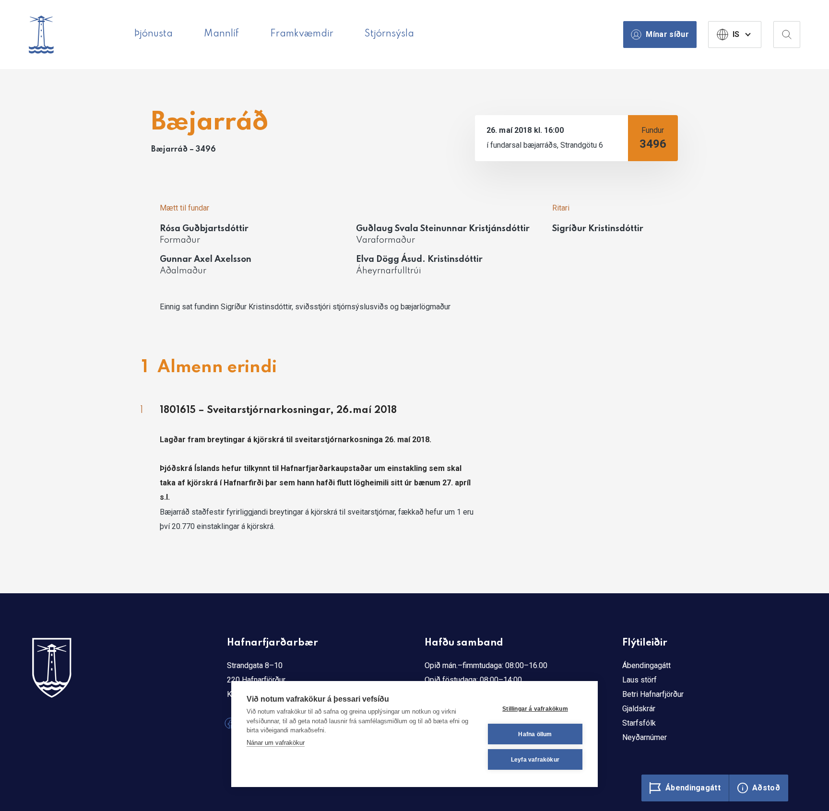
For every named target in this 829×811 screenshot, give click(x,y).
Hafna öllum (535, 734)
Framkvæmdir (301, 34)
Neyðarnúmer (644, 737)
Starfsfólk (639, 723)
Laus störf (639, 679)
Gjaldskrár (638, 708)
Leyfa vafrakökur (535, 759)
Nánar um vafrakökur (276, 742)
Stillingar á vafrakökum (535, 708)
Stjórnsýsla (389, 34)
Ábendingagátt (646, 665)
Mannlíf (221, 34)
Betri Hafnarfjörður (653, 694)
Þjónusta (153, 34)
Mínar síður (667, 34)
